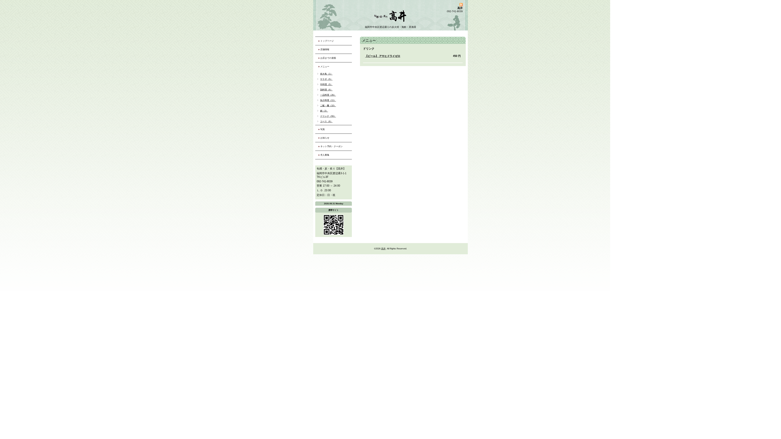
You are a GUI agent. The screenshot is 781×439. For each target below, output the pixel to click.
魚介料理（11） (328, 100)
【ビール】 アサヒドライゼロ (382, 56)
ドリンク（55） (328, 116)
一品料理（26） (328, 95)
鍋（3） (324, 111)
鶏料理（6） (326, 89)
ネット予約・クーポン (331, 146)
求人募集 (324, 155)
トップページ (327, 41)
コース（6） (326, 121)
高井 (383, 248)
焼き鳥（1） (326, 74)
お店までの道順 (328, 58)
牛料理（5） (326, 84)
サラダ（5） (326, 79)
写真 (322, 129)
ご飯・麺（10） (328, 105)
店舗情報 (324, 49)
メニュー (324, 66)
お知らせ (324, 138)
